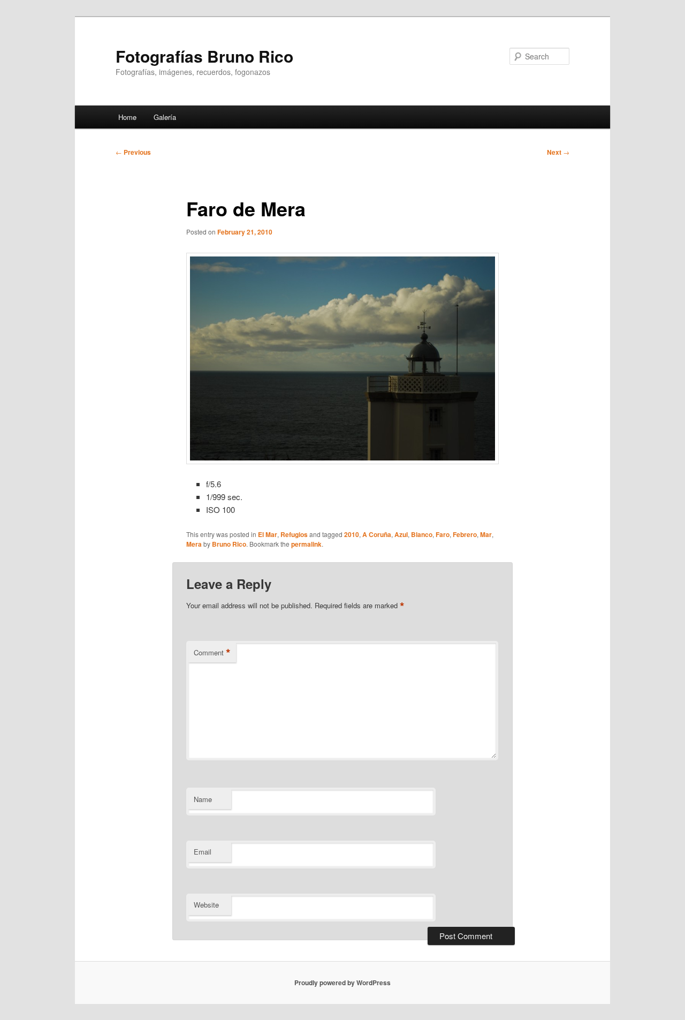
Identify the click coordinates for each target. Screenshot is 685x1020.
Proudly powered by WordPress (342, 982)
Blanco (421, 534)
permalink (306, 544)
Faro (443, 534)
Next (558, 152)
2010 (351, 534)
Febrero (465, 534)
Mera (194, 544)
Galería (165, 117)
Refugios (294, 534)
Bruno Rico (229, 544)
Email (202, 852)
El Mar (267, 534)
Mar (486, 534)
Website (206, 905)
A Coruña (376, 534)
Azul (401, 534)
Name (203, 799)
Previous (133, 152)
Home (127, 117)
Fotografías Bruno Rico (204, 55)
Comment (212, 652)
